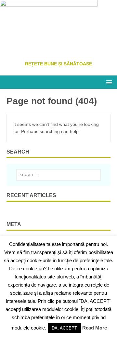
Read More (94, 327)
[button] (108, 82)
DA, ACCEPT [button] (64, 328)
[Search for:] (58, 175)
